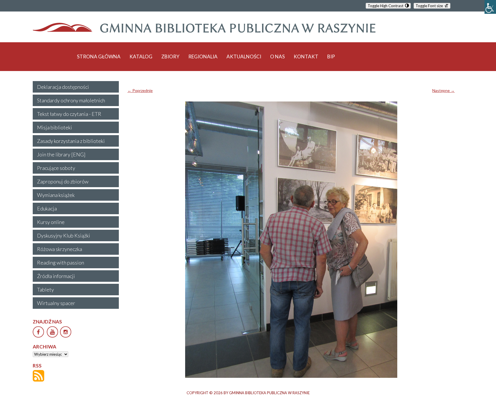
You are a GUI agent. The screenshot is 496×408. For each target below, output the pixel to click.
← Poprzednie (140, 90)
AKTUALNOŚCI (243, 56)
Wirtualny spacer (56, 303)
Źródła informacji (56, 276)
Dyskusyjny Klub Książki (63, 235)
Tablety (45, 289)
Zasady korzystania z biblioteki (71, 141)
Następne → (443, 90)
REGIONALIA (203, 56)
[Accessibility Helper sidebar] (490, 7)
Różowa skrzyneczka (59, 249)
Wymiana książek (56, 195)
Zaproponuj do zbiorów (62, 181)
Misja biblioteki (54, 127)
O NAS (277, 56)
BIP (331, 56)
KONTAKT (306, 56)
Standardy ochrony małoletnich (71, 100)
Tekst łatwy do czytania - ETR (69, 114)
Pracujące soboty (56, 168)
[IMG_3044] (291, 239)
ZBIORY (170, 56)
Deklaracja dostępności (63, 87)
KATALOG (140, 56)
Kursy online (51, 222)
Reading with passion (60, 262)
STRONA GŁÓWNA (99, 56)
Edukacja (47, 208)
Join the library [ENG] (61, 154)
